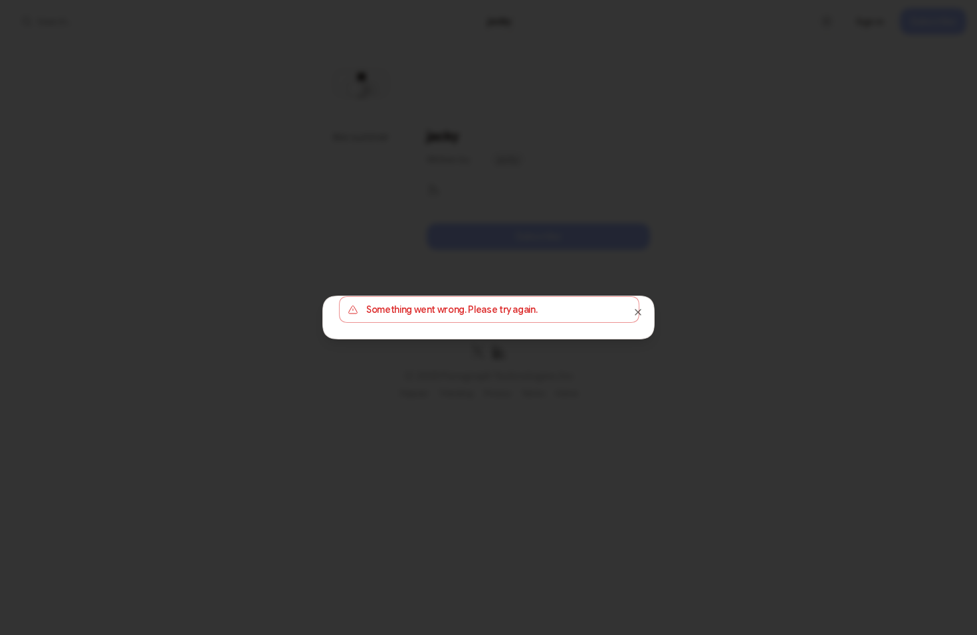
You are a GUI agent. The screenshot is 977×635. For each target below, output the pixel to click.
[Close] (638, 312)
